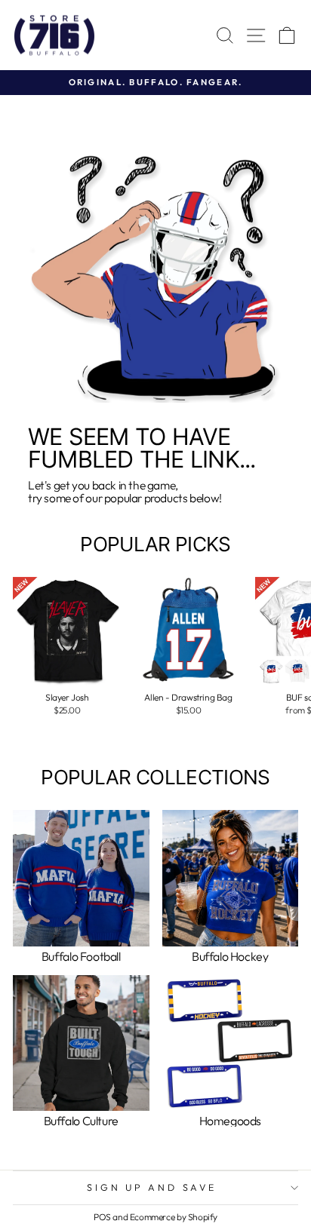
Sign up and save (151, 1187)
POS (102, 1216)
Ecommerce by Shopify (173, 1216)
